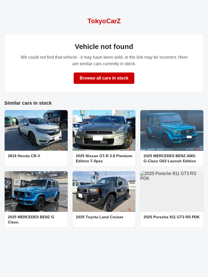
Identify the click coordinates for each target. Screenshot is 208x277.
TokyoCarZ (104, 21)
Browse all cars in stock (104, 78)
